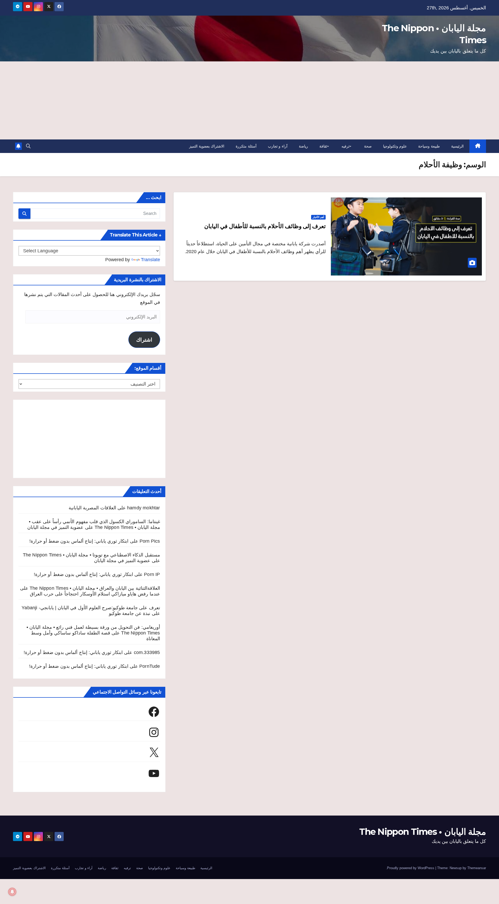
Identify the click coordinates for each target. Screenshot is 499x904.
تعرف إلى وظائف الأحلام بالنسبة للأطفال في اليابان (265, 226)
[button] (28, 146)
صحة (368, 146)
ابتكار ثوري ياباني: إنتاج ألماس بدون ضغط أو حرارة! (79, 541)
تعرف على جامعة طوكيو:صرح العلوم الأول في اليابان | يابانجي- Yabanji (91, 607)
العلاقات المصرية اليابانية (92, 507)
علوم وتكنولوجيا (395, 146)
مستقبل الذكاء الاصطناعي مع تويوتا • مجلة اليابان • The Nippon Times (91, 554)
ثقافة (323, 146)
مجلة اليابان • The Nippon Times (422, 831)
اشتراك (144, 340)
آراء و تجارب (277, 146)
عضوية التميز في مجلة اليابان (55, 527)
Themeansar (476, 868)
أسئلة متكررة (246, 146)
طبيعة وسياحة (429, 146)
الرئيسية (457, 146)
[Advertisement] (249, 100)
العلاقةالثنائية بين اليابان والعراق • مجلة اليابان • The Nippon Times (95, 588)
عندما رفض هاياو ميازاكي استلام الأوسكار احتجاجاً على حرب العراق (95, 594)
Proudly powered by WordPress (411, 868)
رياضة (303, 146)
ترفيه (346, 146)
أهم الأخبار (318, 217)
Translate (150, 259)
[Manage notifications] (12, 892)
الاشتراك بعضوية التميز (206, 146)
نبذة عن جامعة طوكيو (129, 613)
